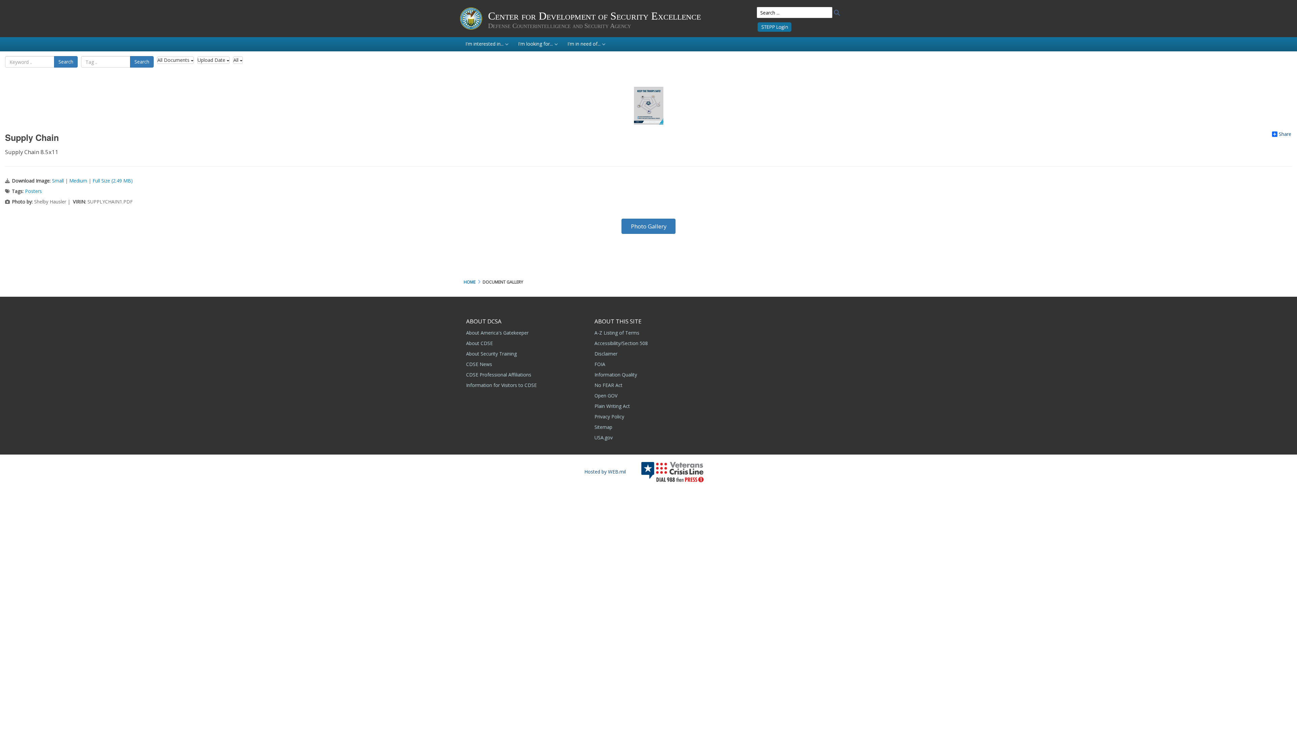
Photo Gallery (648, 226)
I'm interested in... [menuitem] (484, 44)
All (236, 60)
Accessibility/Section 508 (621, 343)
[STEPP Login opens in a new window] (774, 26)
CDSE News (479, 364)
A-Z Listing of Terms (616, 333)
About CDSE (479, 343)
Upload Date (212, 60)
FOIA (599, 364)
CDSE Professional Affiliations (498, 374)
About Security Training (491, 353)
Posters (33, 191)
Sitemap (603, 427)
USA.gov (603, 437)
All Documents (174, 60)
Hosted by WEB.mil (605, 471)
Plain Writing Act (612, 406)
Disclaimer (605, 353)
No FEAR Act (608, 385)
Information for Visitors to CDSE (501, 385)
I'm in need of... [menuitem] (584, 44)
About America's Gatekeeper (497, 333)
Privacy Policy (609, 416)
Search (65, 61)
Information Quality (615, 374)
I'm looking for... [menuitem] (535, 44)
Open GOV (605, 395)
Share (1285, 134)
